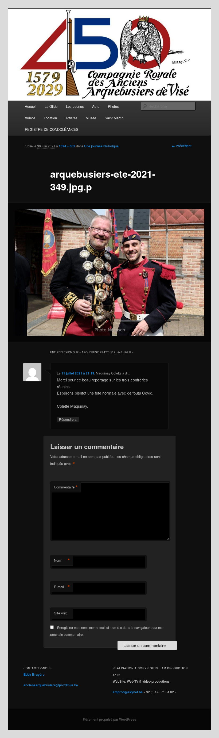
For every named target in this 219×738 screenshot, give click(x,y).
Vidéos (30, 117)
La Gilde (51, 106)
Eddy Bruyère (34, 674)
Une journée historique (101, 146)
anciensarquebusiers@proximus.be (51, 685)
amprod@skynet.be (128, 692)
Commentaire (66, 487)
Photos (113, 106)
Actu (95, 106)
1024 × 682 (67, 146)
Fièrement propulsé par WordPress (109, 719)
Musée (91, 117)
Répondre (68, 419)
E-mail (62, 587)
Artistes (71, 117)
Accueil (30, 106)
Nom (62, 560)
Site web (60, 612)
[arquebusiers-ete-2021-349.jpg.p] (109, 272)
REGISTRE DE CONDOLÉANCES (52, 129)
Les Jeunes (75, 106)
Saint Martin (114, 117)
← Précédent (181, 145)
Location (50, 117)
